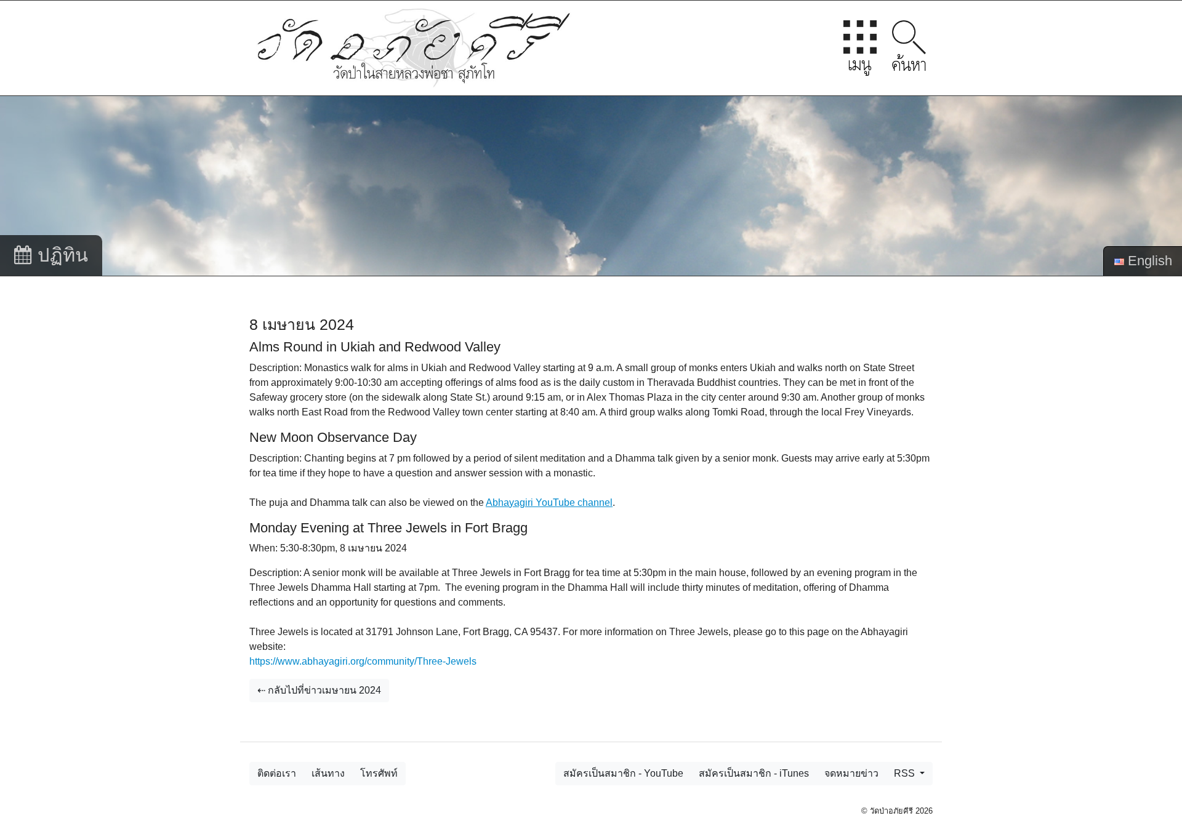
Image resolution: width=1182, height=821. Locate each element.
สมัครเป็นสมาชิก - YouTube (623, 773)
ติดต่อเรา (276, 773)
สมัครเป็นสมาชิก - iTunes (754, 773)
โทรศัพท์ (379, 773)
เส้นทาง (328, 773)
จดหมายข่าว (851, 773)
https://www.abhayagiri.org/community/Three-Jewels (362, 661)
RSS (905, 773)
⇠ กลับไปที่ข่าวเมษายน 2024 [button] (319, 690)
